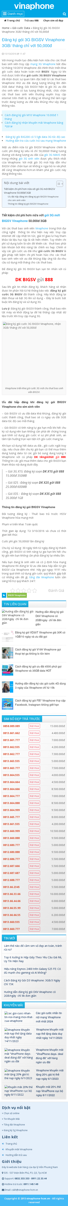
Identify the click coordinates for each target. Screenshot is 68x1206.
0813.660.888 (11, 838)
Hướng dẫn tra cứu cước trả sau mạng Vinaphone (36, 140)
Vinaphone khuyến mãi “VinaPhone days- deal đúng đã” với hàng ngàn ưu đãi (49, 1056)
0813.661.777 (11, 740)
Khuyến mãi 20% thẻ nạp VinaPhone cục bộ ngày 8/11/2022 (49, 1091)
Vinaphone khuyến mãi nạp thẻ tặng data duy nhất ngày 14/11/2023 (49, 1034)
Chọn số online (11, 1113)
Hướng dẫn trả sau (16, 1155)
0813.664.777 (11, 796)
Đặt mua (34, 726)
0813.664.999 (11, 810)
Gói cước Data (21, 28)
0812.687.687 (11, 873)
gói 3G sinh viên (29, 158)
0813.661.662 (11, 733)
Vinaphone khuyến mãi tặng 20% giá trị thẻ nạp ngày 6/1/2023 (49, 1074)
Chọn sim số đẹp (53, 20)
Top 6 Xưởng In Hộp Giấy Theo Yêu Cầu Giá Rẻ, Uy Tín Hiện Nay (33, 959)
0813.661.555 (11, 824)
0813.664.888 (11, 803)
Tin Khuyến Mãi (12, 1119)
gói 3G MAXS (52, 155)
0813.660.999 (11, 831)
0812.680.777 (11, 845)
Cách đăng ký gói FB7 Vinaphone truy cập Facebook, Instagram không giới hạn (40, 702)
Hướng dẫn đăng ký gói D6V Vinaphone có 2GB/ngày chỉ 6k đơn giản (49, 618)
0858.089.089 (11, 726)
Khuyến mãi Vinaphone (19, 1149)
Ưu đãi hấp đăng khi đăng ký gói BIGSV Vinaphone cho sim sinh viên (33, 198)
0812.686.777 (11, 859)
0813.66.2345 (11, 887)
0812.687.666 (11, 866)
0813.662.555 (11, 747)
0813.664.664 (11, 782)
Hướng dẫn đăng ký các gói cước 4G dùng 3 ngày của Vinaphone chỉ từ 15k (40, 685)
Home (5, 28)
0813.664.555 (11, 775)
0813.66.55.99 (11, 908)
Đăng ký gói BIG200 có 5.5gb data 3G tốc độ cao (35, 137)
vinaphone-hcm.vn (38, 1198)
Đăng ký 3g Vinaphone (16, 1130)
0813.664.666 (11, 789)
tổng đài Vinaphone (41, 577)
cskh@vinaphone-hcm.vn (25, 1189)
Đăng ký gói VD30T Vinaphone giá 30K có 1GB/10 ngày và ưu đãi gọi (40, 634)
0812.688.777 (11, 880)
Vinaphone (41, 228)
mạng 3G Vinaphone (43, 64)
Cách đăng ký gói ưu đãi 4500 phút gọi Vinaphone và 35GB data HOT (38, 668)
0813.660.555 (11, 922)
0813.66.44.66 (11, 901)
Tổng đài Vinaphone (14, 1124)
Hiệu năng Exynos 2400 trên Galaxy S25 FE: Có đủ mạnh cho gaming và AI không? (32, 970)
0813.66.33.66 (11, 894)
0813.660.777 (11, 929)
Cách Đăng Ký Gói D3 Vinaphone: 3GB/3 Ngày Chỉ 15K (32, 982)
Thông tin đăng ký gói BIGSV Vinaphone (28, 203)
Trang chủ (13, 20)
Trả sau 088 (31, 20)
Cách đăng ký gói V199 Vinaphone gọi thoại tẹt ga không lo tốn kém (38, 651)
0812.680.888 (11, 852)
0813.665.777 (11, 817)
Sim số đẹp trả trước (22, 719)
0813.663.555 (11, 761)
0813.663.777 (11, 768)
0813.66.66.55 (11, 915)
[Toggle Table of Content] (58, 184)
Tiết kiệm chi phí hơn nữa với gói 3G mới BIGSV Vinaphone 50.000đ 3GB (29, 190)
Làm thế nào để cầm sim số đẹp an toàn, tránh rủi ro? (33, 947)
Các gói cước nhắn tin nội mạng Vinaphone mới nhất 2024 (49, 1017)
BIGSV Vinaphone (17, 595)
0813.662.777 (11, 754)
